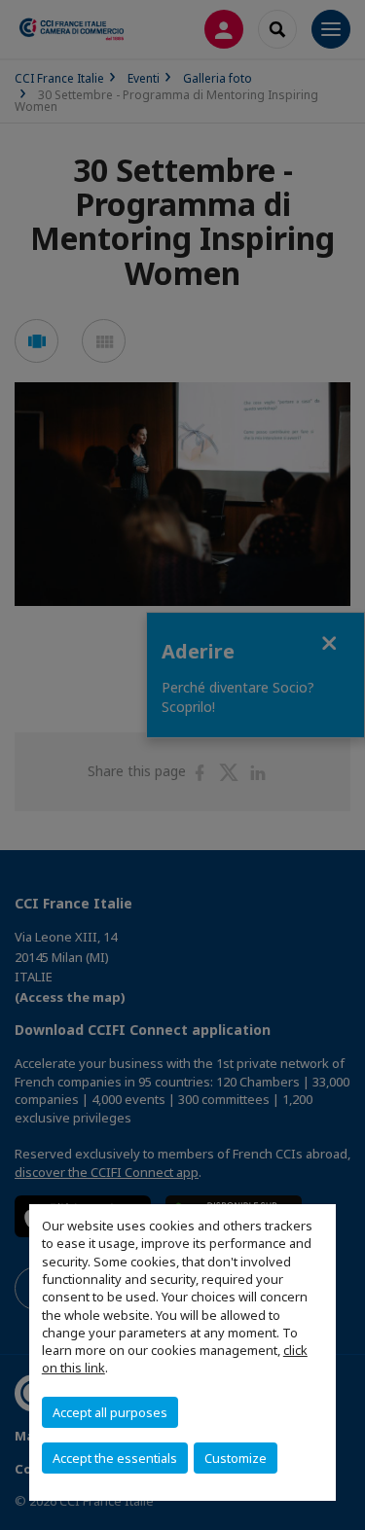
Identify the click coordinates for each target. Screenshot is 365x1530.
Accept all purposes (110, 1412)
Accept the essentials (115, 1458)
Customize (235, 1458)
